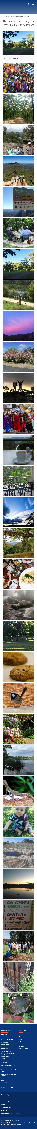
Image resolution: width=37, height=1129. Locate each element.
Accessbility (4, 1110)
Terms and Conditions (7, 1107)
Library (20, 1039)
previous (5, 45)
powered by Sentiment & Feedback (10, 1113)
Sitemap (3, 1104)
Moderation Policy (6, 1098)
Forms (20, 1041)
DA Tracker (21, 1038)
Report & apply (22, 1044)
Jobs (19, 1034)
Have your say (22, 1043)
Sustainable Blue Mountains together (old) (19, 16)
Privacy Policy (5, 1095)
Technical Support (6, 1101)
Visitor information (23, 1048)
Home (6, 16)
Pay (19, 1036)
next (32, 45)
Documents (21, 1046)
